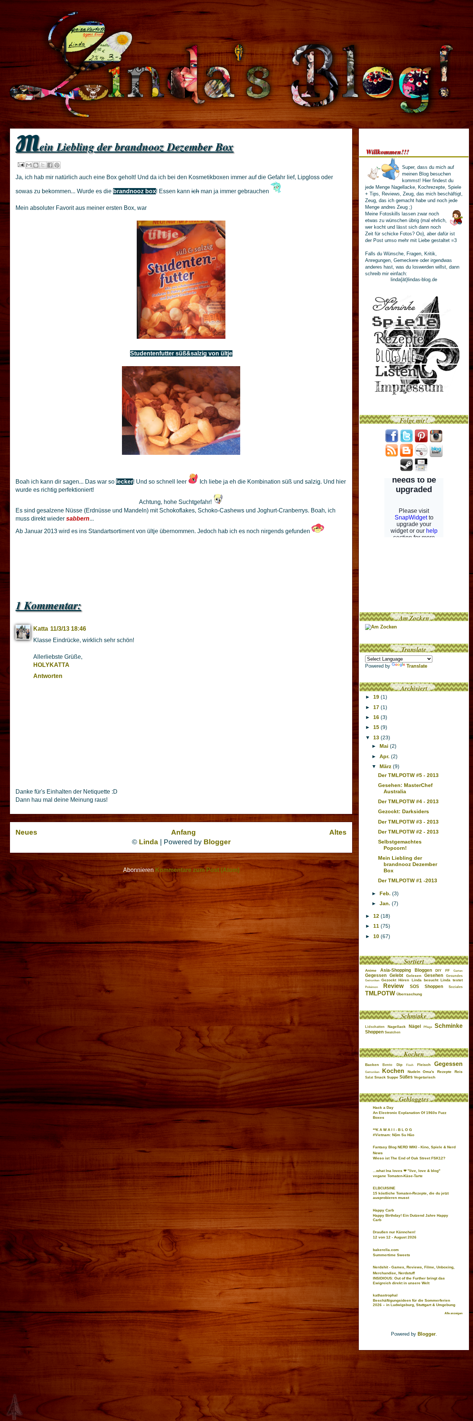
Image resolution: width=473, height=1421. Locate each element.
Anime (371, 970)
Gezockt (388, 980)
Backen (372, 1065)
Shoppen (434, 986)
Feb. (386, 893)
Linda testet (451, 980)
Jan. (386, 903)
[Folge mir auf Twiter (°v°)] (406, 441)
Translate (416, 666)
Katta (40, 629)
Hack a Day (383, 1107)
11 (377, 926)
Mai (385, 746)
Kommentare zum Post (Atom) (197, 870)
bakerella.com (386, 1250)
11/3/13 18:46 (68, 629)
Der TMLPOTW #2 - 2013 (408, 832)
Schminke (449, 1026)
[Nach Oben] (8, 1407)
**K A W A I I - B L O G (392, 1130)
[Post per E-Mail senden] (20, 164)
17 (377, 707)
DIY (438, 970)
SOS (414, 986)
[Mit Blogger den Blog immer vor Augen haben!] (406, 455)
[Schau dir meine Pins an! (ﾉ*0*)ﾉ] (421, 441)
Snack (380, 1077)
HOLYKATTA (51, 665)
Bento (387, 1065)
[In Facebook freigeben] (50, 165)
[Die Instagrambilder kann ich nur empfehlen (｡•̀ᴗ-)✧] (436, 441)
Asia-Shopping (395, 970)
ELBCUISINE (384, 1188)
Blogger (217, 842)
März (386, 766)
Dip (399, 1065)
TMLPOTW (380, 993)
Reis (459, 1072)
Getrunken (372, 980)
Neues (26, 832)
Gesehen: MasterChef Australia (405, 788)
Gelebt (396, 975)
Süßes (406, 1077)
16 (377, 717)
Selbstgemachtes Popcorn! (400, 845)
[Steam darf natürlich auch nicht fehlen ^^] (406, 470)
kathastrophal (385, 1295)
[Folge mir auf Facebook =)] (391, 441)
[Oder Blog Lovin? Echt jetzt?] (436, 455)
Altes (338, 832)
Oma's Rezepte (437, 1072)
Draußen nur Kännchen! (394, 1232)
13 (377, 737)
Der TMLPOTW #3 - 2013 (408, 822)
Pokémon (371, 987)
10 (377, 936)
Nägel (415, 1026)
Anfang (183, 832)
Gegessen (376, 975)
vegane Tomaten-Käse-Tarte (398, 1176)
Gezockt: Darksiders (403, 811)
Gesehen (433, 975)
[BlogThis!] (36, 165)
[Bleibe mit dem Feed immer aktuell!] (391, 455)
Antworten (47, 676)
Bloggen (423, 970)
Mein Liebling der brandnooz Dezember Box (407, 864)
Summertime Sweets (391, 1255)
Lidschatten (375, 1027)
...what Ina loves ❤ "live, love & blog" (406, 1171)
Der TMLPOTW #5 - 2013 (408, 775)
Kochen (393, 1071)
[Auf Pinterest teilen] (57, 165)
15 (377, 727)
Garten (458, 970)
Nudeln (414, 1072)
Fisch (410, 1065)
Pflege (427, 1027)
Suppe (392, 1077)
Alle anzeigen (454, 1313)
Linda (148, 842)
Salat (369, 1077)
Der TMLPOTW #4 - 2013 (408, 801)
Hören (403, 980)
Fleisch (424, 1065)
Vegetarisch (424, 1077)
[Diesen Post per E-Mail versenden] (29, 165)
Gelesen (413, 976)
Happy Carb (383, 1210)
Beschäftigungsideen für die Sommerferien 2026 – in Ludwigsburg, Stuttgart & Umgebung (414, 1302)
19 (377, 697)
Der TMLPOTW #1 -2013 (407, 880)
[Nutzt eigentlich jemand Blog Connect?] (421, 455)
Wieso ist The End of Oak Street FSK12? (409, 1158)
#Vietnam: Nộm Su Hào (393, 1135)
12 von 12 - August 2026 (394, 1237)
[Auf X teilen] (43, 165)
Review (393, 986)
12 (377, 916)
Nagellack (397, 1027)
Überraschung (409, 994)
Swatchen (393, 1032)
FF (447, 970)
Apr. (385, 756)
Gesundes (454, 976)
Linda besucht (425, 980)
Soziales (456, 987)
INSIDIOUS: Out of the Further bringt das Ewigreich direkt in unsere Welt (409, 1280)
